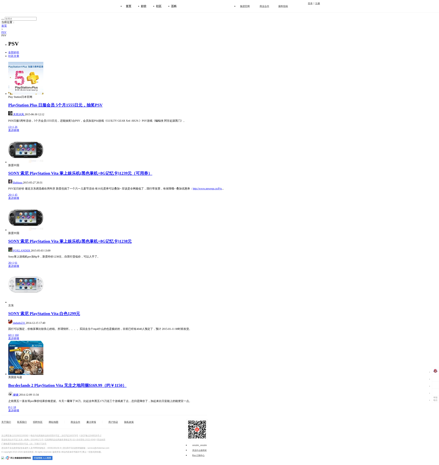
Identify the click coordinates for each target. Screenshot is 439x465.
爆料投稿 (283, 6)
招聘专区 (38, 422)
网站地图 (53, 422)
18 (14, 407)
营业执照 (101, 439)
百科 (174, 6)
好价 (143, 6)
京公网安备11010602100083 (14, 435)
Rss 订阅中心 (198, 455)
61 (16, 262)
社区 (159, 6)
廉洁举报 (91, 422)
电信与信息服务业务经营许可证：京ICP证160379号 (54, 435)
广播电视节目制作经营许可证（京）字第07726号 (23, 444)
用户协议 (113, 422)
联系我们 (22, 422)
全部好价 (13, 52)
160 (17, 335)
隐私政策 (129, 422)
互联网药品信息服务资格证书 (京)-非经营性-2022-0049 (70, 439)
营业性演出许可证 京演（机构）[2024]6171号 (22, 439)
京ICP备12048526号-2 (90, 435)
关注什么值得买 (199, 450)
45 (16, 194)
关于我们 (6, 422)
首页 (128, 6)
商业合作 (264, 6)
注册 (317, 3)
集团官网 (245, 6)
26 (16, 126)
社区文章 (13, 55)
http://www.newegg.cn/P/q (207, 188)
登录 (310, 3)
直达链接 (13, 130)
